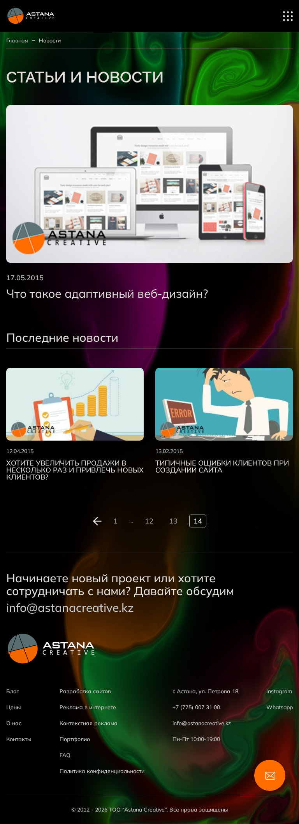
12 (149, 521)
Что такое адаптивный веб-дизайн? (107, 293)
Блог (12, 691)
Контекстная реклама (89, 723)
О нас (13, 723)
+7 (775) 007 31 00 (196, 707)
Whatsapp (279, 707)
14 (197, 521)
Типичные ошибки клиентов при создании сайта (222, 467)
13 (173, 521)
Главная (17, 40)
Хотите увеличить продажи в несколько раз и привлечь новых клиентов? (75, 470)
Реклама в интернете (88, 707)
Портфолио (75, 739)
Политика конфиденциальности (102, 771)
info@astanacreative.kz (70, 607)
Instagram (279, 691)
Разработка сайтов (85, 691)
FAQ (65, 755)
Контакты (19, 739)
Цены (13, 707)
